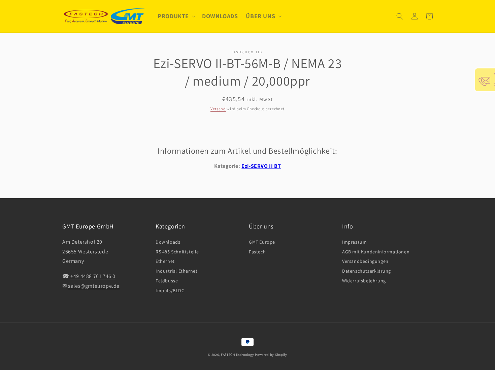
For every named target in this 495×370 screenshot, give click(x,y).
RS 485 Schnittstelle (177, 252)
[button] (176, 16)
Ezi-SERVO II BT (261, 165)
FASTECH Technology (237, 354)
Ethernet (165, 261)
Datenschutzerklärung (366, 271)
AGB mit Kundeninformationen (375, 252)
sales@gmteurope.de (94, 285)
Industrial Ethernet (176, 271)
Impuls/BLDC (170, 290)
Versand (218, 108)
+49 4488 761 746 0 (93, 276)
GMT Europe (262, 242)
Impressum (354, 242)
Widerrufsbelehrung (364, 281)
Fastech (257, 252)
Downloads (168, 242)
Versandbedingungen (365, 261)
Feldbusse (167, 281)
